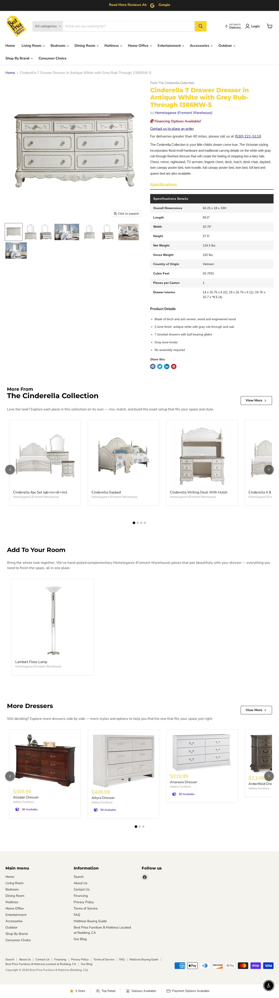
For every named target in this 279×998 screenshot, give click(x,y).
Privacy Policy (84, 902)
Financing (81, 896)
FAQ (77, 915)
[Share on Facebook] (152, 366)
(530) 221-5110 (248, 136)
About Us (80, 883)
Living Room (32, 45)
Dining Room (85, 45)
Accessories (200, 45)
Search (79, 877)
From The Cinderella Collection (172, 83)
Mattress (112, 45)
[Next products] (269, 469)
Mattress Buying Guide (90, 921)
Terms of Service (86, 908)
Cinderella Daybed (106, 492)
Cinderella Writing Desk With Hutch (198, 492)
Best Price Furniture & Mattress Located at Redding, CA (40, 964)
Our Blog (80, 939)
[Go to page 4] (145, 523)
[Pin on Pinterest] (173, 366)
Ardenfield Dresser (263, 783)
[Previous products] (10, 469)
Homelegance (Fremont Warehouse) (183, 112)
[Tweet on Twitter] (159, 366)
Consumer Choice (52, 58)
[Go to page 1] (134, 522)
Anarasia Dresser (183, 782)
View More (254, 400)
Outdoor (225, 45)
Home (10, 45)
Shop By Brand (17, 58)
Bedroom (58, 45)
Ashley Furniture (23, 802)
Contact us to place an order (172, 128)
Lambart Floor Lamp (31, 662)
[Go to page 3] (141, 523)
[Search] (200, 26)
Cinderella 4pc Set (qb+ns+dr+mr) (40, 492)
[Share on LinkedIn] (166, 366)
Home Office (138, 45)
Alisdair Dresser (26, 797)
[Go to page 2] (138, 523)
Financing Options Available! (177, 121)
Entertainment (170, 45)
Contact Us (82, 889)
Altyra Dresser (103, 797)
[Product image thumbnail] (31, 232)
